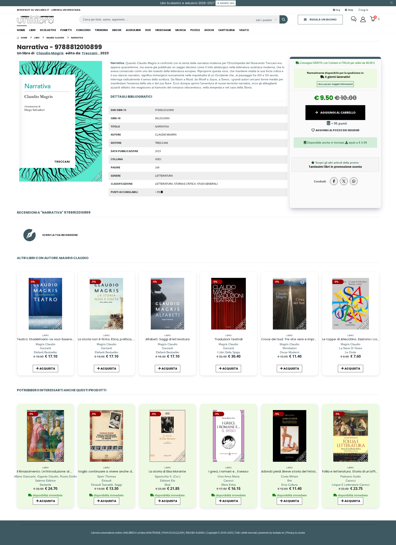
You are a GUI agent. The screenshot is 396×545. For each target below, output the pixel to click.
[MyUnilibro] (363, 19)
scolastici (48, 30)
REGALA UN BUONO (323, 19)
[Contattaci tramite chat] (353, 19)
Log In (364, 9)
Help (350, 9)
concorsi (83, 30)
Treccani (161, 142)
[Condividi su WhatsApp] (354, 181)
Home (21, 30)
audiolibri (133, 30)
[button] (375, 19)
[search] (283, 19)
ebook (116, 30)
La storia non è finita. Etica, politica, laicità (110, 339)
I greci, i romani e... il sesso (228, 471)
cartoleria (226, 30)
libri (32, 30)
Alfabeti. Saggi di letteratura (167, 339)
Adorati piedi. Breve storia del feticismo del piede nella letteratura (312, 471)
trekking (101, 30)
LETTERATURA (164, 175)
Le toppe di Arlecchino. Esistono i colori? (352, 339)
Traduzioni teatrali (228, 339)
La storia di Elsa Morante (167, 471)
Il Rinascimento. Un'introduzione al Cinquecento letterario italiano (67, 471)
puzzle (195, 30)
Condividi (320, 181)
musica (180, 30)
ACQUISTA (47, 369)
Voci (158, 159)
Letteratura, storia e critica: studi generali (186, 183)
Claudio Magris (50, 53)
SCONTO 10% (226, 3)
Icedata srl (278, 532)
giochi (209, 30)
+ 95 (158, 192)
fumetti (66, 30)
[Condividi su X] (344, 181)
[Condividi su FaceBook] (334, 181)
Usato (244, 30)
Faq (337, 9)
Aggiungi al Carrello (338, 113)
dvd (148, 30)
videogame (163, 30)
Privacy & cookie (295, 532)
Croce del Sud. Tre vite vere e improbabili (293, 339)
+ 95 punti (338, 123)
